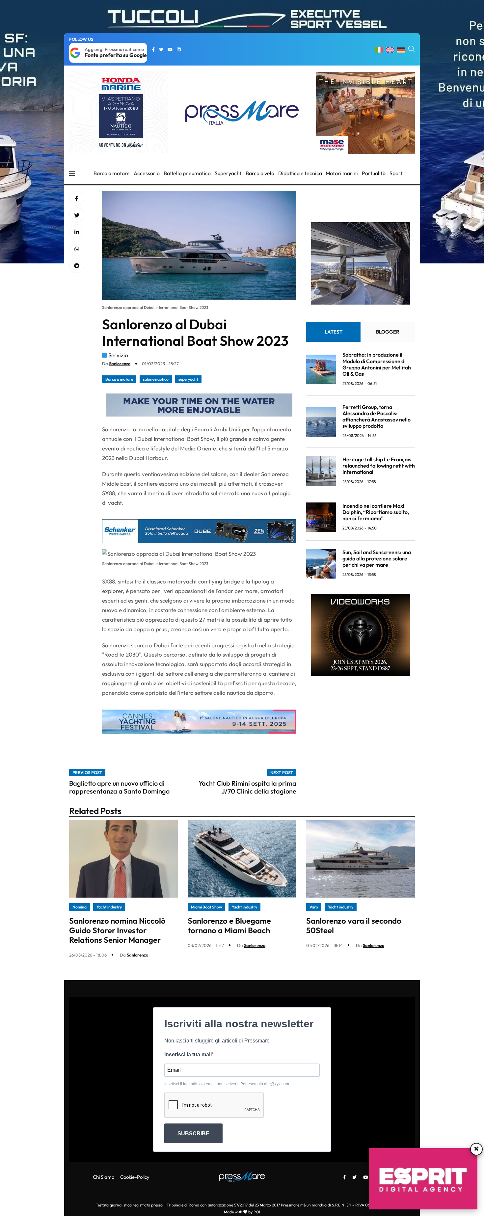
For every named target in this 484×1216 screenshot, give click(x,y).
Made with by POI (242, 1211)
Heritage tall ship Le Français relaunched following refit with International (378, 465)
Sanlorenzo (119, 363)
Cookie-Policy (134, 1177)
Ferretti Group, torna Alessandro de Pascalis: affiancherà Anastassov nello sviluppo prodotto (376, 416)
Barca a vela (260, 173)
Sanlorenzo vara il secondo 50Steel (353, 925)
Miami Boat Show (206, 907)
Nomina (79, 907)
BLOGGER (387, 332)
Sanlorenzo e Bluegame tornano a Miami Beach (229, 925)
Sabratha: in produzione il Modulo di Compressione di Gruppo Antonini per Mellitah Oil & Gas (376, 364)
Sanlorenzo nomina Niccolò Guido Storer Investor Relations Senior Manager (117, 930)
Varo (313, 907)
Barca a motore (112, 173)
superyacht (188, 379)
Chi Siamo (103, 1177)
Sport (396, 173)
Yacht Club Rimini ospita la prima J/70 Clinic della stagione (247, 787)
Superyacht (228, 173)
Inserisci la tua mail (188, 1054)
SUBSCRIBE (193, 1133)
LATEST (333, 332)
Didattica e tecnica (300, 173)
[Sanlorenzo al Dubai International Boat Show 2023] (76, 232)
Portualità (374, 173)
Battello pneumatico (187, 173)
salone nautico (156, 379)
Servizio (118, 355)
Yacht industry (109, 907)
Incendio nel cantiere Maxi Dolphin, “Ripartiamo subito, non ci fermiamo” (375, 512)
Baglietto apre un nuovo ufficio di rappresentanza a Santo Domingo (119, 787)
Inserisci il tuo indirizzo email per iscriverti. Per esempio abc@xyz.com (226, 1084)
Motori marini (342, 173)
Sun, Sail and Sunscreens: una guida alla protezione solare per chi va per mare (376, 558)
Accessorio (147, 173)
